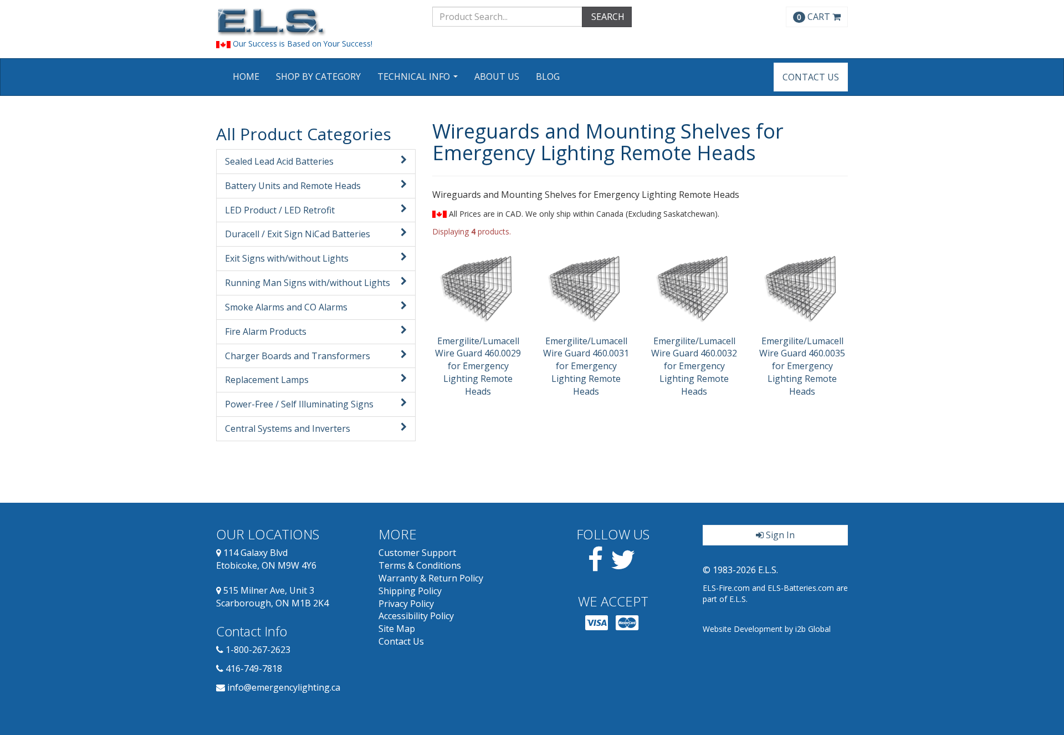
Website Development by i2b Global (767, 629)
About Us (496, 76)
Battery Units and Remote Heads (293, 186)
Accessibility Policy (416, 616)
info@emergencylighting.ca (283, 687)
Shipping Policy (410, 591)
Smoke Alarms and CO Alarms (286, 307)
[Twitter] (623, 566)
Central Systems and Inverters (287, 428)
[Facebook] (595, 566)
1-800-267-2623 (258, 650)
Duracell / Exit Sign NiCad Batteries (297, 234)
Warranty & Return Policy (430, 578)
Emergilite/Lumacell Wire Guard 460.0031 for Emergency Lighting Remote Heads (586, 366)
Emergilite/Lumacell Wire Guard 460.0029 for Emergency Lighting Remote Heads (478, 366)
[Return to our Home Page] (316, 22)
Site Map (396, 628)
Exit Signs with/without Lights (287, 258)
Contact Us (810, 77)
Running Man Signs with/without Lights (307, 283)
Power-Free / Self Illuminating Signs (299, 404)
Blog (548, 76)
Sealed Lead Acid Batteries (279, 161)
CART (814, 17)
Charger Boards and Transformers (297, 356)
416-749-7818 (254, 668)
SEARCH (607, 17)
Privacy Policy (406, 604)
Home (246, 76)
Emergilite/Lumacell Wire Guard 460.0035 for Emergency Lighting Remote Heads (802, 366)
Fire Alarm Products (265, 331)
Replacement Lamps (267, 380)
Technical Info (419, 80)
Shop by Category (318, 76)
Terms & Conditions (419, 565)
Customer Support (417, 553)
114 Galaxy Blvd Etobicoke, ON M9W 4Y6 (266, 559)
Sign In (779, 535)
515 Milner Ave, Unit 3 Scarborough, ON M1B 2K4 (272, 596)
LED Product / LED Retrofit (280, 210)
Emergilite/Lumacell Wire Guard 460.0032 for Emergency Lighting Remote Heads (694, 366)
